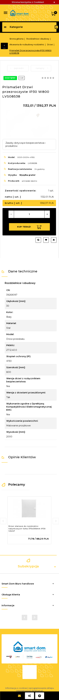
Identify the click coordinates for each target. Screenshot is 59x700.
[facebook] (24, 617)
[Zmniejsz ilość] (11, 214)
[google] (34, 617)
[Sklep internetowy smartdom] (19, 12)
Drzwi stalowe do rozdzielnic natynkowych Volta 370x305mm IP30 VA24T (26, 528)
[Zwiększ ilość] (47, 214)
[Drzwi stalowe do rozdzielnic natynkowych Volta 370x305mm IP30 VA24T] (29, 508)
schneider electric (29, 181)
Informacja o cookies (16, 688)
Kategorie (16, 26)
